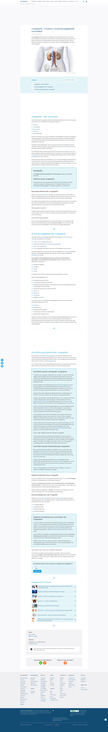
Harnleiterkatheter (62, 428)
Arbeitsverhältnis (72, 679)
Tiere (61, 692)
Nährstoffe (33, 683)
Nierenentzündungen (56, 244)
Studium (70, 683)
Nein (36, 568)
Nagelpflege (43, 695)
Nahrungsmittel (34, 685)
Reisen (61, 688)
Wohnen (62, 697)
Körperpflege (43, 688)
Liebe (52, 1)
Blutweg (40, 468)
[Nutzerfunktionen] (86, 1)
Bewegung (33, 691)
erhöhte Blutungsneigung (44, 498)
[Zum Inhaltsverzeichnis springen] (54, 229)
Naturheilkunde (23, 699)
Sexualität (52, 685)
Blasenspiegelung (63, 385)
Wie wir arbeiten (84, 689)
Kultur (61, 686)
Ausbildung (71, 681)
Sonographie (35, 255)
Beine (60, 365)
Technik (61, 690)
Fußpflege (43, 679)
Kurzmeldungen (71, 1)
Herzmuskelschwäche (56, 529)
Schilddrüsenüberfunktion (60, 526)
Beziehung (52, 678)
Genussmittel (63, 683)
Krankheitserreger (24, 693)
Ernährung (39, 1)
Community (83, 678)
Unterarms (61, 461)
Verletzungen (36, 295)
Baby (51, 691)
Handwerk (62, 685)
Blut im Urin (36, 290)
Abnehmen (33, 678)
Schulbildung (53, 698)
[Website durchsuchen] (83, 1)
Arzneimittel (22, 681)
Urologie (67, 251)
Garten (61, 681)
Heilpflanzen (22, 690)
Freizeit (61, 679)
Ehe (51, 681)
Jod (47, 194)
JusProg (71, 715)
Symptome (22, 700)
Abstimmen (37, 571)
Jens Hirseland (32, 634)
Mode (42, 693)
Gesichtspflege (44, 681)
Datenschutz (80, 724)
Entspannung (23, 686)
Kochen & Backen (34, 681)
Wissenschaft (63, 695)
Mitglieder (83, 679)
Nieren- (35, 246)
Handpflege (43, 685)
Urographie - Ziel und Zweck (41, 84)
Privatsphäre (85, 724)
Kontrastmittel (66, 146)
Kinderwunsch (53, 694)
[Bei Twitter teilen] (2, 363)
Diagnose (28, 4)
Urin (70, 151)
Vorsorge (22, 702)
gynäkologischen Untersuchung (40, 401)
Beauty (48, 1)
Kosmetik (43, 692)
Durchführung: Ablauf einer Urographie (44, 89)
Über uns (84, 685)
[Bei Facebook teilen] (2, 360)
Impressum (75, 724)
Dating (51, 679)
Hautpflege (43, 686)
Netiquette (83, 681)
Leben (51, 696)
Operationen (36, 293)
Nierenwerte (41, 297)
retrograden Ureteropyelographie (47, 355)
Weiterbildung (72, 685)
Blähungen (55, 357)
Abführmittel (44, 451)
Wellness (22, 704)
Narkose (66, 401)
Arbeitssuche (71, 678)
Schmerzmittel (70, 403)
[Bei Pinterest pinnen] (2, 366)
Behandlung (22, 683)
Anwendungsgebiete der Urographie (43, 87)
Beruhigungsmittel (51, 361)
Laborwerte (22, 695)
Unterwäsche (43, 699)
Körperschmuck (44, 690)
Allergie (55, 320)
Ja (35, 566)
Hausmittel (22, 688)
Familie (55, 1)
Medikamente (41, 194)
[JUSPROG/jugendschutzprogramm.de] (74, 711)
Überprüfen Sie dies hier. (57, 720)
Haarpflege (43, 683)
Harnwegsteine (43, 246)
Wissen (70, 686)
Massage (22, 697)
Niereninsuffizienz (68, 529)
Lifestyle (60, 1)
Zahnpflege (43, 700)
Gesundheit (34, 1)
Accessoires (43, 678)
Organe (54, 159)
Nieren (36, 131)
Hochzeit (52, 683)
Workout (32, 693)
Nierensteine (36, 305)
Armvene (74, 196)
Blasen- (46, 244)
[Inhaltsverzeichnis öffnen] (105, 719)
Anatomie (22, 679)
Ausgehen (62, 678)
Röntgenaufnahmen (38, 156)
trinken (38, 456)
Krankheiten (22, 692)
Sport (44, 1)
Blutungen (44, 540)
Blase (36, 124)
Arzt (40, 164)
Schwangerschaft (59, 498)
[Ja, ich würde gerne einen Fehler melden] (65, 662)
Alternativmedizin (24, 678)
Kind (51, 693)
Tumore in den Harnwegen (39, 242)
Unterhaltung (63, 693)
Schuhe (42, 697)
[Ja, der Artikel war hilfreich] (40, 662)
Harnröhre (37, 129)
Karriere (64, 1)
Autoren (82, 687)
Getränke (33, 679)
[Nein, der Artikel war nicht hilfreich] (44, 662)
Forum (76, 1)
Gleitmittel (46, 408)
